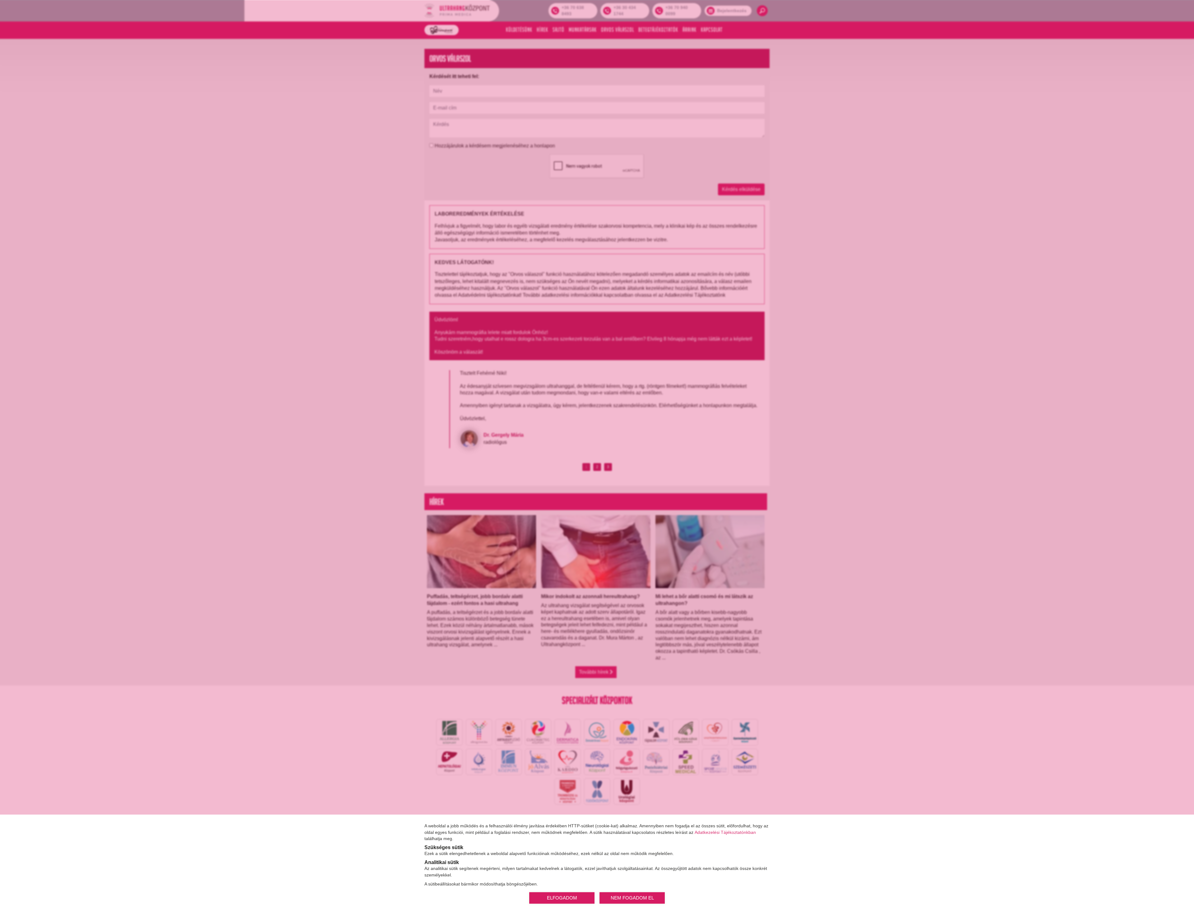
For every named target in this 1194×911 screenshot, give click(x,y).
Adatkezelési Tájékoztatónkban (725, 832)
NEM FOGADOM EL (632, 897)
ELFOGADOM (562, 897)
